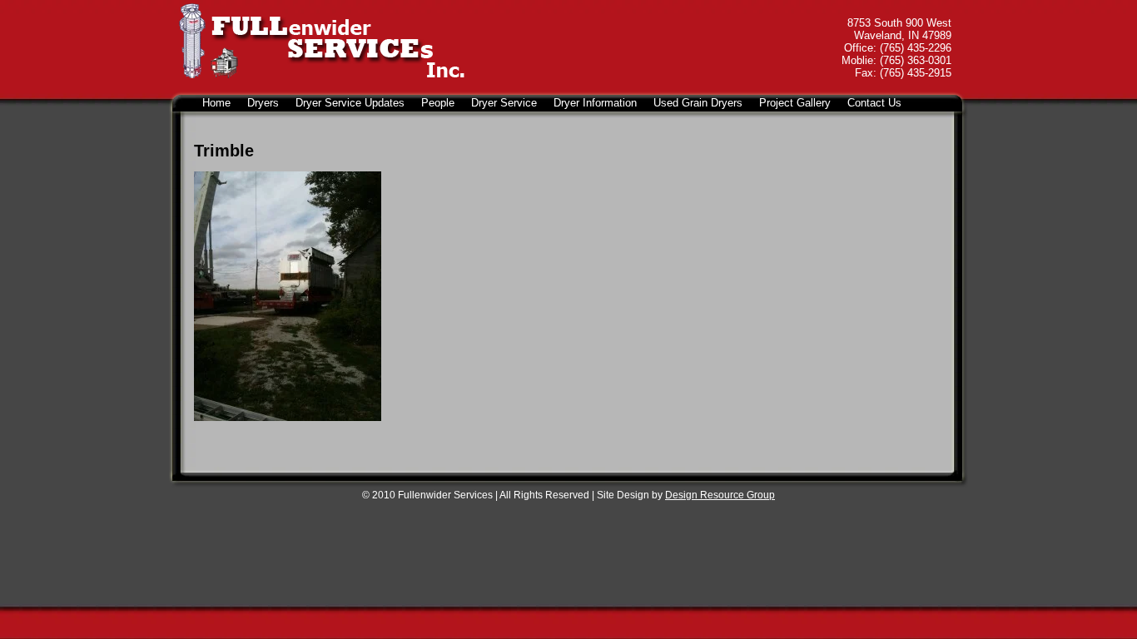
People (437, 103)
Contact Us (874, 103)
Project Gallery (795, 103)
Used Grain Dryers (697, 103)
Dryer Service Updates (350, 103)
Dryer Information (595, 103)
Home (216, 103)
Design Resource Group (720, 495)
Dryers (263, 103)
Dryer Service (504, 103)
